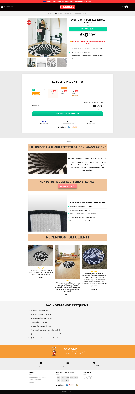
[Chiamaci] (90, 377)
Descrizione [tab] (67, 141)
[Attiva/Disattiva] (29, 310)
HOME (51, 13)
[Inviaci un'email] (87, 377)
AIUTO (84, 13)
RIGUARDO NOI (68, 13)
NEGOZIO (59, 13)
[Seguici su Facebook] (85, 377)
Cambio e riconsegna (35, 379)
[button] (125, 7)
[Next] (64, 37)
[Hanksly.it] (67, 7)
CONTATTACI (77, 13)
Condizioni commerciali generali (38, 377)
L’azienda (31, 382)
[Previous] (30, 37)
